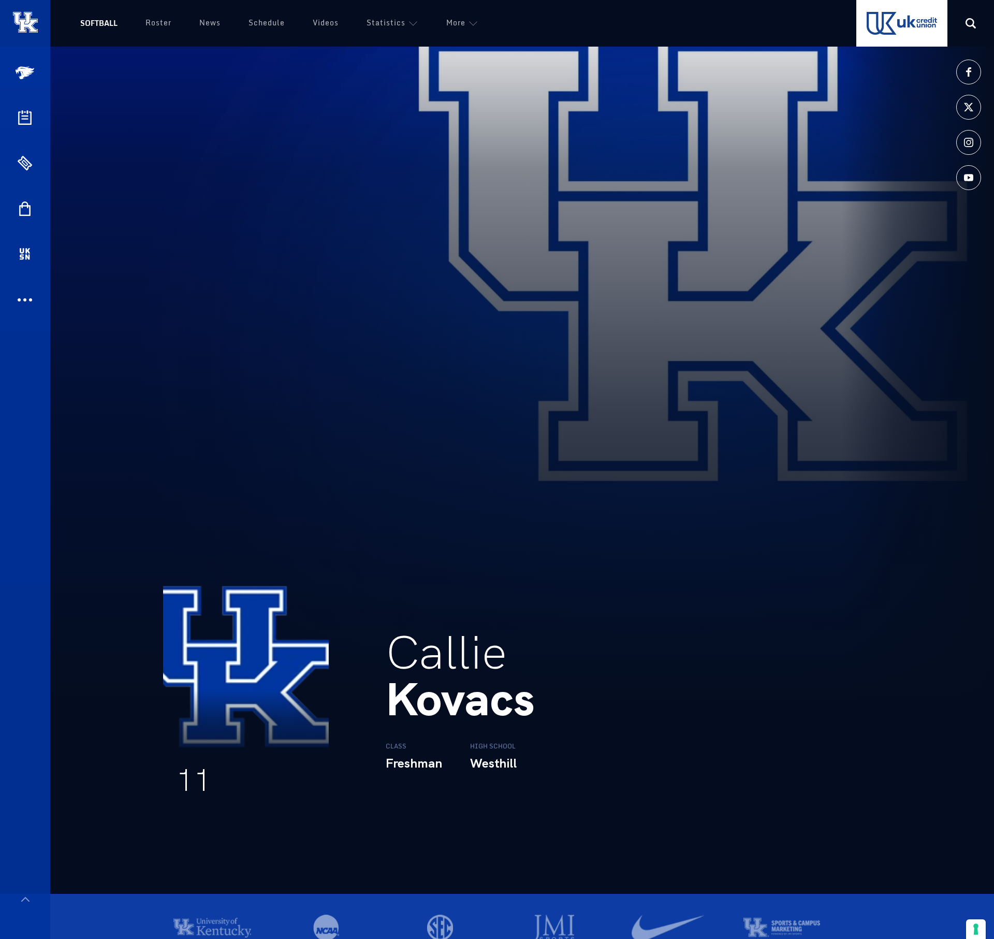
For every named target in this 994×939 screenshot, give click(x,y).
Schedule (266, 22)
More (455, 22)
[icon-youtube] (968, 177)
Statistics (386, 22)
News (210, 22)
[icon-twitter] (968, 107)
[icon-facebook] (968, 72)
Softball (99, 23)
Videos (326, 22)
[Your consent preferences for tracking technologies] (976, 929)
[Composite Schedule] (25, 117)
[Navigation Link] (26, 73)
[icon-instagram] (968, 142)
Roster (158, 22)
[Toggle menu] (25, 899)
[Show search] (970, 23)
